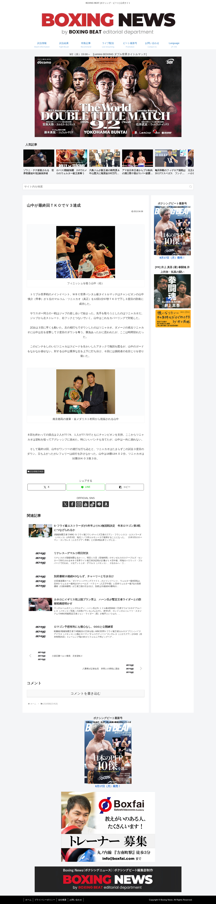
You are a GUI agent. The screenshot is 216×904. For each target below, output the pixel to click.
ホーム (28, 900)
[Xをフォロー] (65, 504)
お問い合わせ (76, 900)
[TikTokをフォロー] (92, 504)
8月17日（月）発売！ (172, 257)
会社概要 (62, 900)
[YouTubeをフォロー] (86, 504)
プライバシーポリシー (45, 900)
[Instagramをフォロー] (79, 504)
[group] (39, 163)
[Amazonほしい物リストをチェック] (106, 504)
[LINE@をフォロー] (99, 504)
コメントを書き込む (86, 693)
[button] (188, 162)
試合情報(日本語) (36, 471)
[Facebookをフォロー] (72, 504)
